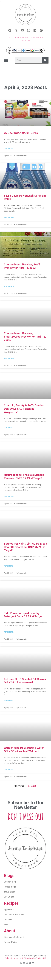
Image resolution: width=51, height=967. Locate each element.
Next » (34, 785)
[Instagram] (29, 30)
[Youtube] (22, 30)
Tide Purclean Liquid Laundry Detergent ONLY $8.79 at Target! (23, 615)
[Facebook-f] (18, 963)
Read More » (9, 149)
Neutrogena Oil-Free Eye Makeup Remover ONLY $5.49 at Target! (24, 476)
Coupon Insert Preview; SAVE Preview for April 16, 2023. (22, 266)
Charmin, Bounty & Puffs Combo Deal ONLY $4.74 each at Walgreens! (24, 409)
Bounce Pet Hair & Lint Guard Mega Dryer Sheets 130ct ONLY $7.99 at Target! (25, 547)
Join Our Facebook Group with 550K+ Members (25, 39)
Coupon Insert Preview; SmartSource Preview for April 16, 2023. (25, 337)
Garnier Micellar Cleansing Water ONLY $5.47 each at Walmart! (24, 749)
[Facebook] (10, 30)
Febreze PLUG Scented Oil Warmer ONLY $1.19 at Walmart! (25, 681)
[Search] (45, 60)
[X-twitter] (16, 30)
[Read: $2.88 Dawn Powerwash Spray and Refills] (25, 176)
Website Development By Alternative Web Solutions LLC (25, 958)
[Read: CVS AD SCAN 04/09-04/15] (25, 113)
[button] (6, 60)
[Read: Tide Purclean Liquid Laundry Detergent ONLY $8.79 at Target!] (25, 593)
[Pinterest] (41, 30)
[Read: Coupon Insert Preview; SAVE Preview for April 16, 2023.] (25, 245)
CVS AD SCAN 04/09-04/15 (21, 132)
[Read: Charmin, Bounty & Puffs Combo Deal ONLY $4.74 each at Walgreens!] (25, 386)
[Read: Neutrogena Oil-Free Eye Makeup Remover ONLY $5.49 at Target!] (25, 455)
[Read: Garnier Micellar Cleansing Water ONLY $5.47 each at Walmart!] (25, 728)
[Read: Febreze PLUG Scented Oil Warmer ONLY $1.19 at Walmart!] (25, 659)
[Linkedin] (35, 30)
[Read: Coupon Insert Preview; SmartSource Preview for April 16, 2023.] (25, 314)
